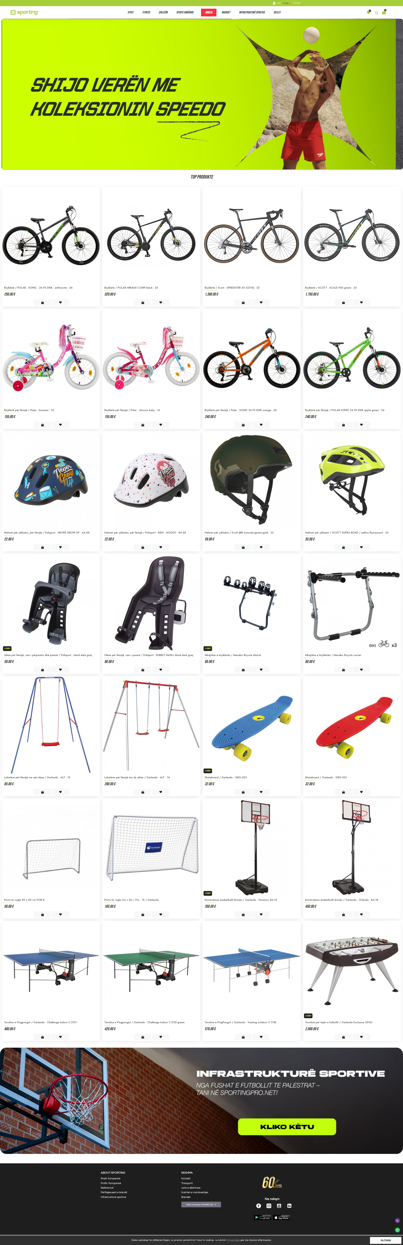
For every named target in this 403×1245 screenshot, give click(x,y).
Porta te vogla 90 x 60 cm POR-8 (24, 900)
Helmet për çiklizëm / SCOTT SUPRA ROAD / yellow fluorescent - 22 (347, 532)
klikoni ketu (233, 1240)
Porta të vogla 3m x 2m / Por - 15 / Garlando (131, 900)
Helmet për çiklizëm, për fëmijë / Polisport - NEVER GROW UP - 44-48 (46, 532)
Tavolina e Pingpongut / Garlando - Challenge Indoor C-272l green (144, 1022)
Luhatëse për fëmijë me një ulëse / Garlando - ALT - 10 (37, 777)
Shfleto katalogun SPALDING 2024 (199, 1204)
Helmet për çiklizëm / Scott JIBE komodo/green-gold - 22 (239, 532)
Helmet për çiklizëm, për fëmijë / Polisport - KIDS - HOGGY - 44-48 (145, 532)
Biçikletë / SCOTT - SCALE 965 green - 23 (331, 287)
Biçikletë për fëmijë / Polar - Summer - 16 (29, 410)
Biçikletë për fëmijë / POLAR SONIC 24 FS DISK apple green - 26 (344, 410)
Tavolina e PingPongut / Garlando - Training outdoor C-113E (240, 1022)
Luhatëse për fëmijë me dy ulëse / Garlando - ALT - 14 (137, 777)
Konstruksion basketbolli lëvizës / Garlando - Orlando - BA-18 (341, 900)
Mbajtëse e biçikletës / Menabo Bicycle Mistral (233, 655)
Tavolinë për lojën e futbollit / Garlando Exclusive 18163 (338, 1022)
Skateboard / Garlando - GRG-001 (326, 777)
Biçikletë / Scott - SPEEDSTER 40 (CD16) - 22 (232, 287)
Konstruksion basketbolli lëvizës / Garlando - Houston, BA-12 (241, 900)
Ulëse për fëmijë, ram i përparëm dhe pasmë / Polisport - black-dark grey (48, 655)
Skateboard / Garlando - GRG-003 (226, 777)
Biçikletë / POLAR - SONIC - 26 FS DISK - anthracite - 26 (38, 287)
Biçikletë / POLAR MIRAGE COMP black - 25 (131, 287)
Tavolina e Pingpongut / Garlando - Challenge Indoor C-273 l (40, 1022)
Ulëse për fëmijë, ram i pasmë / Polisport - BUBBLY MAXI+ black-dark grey (148, 655)
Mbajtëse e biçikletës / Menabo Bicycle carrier (333, 655)
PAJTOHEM (386, 1240)
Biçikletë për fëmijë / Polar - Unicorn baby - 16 (132, 410)
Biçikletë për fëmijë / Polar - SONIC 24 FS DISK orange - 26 (241, 410)
